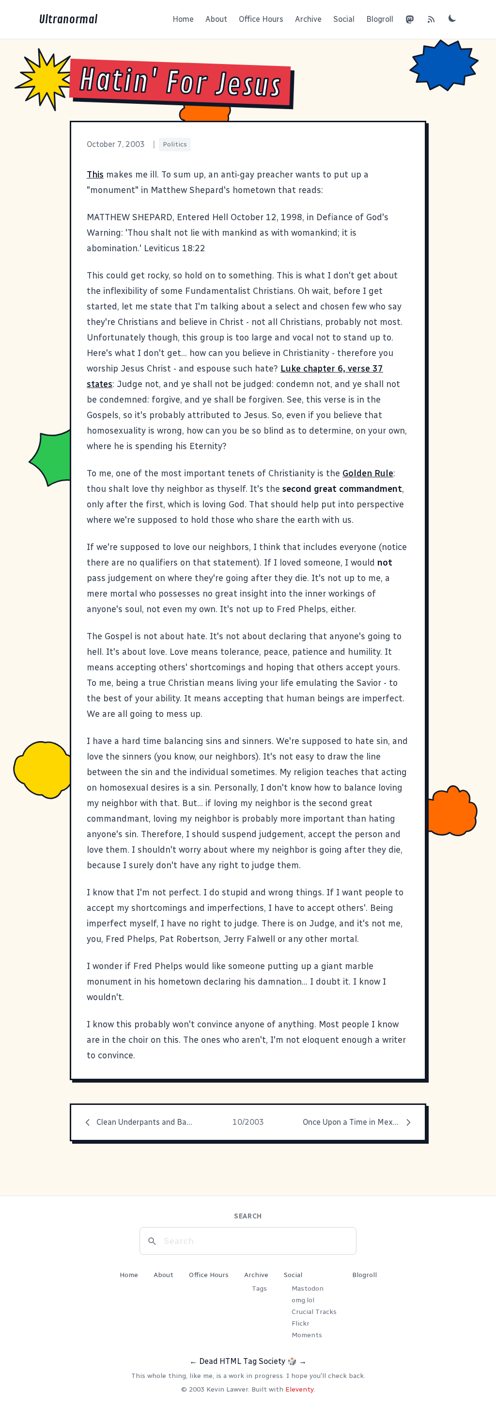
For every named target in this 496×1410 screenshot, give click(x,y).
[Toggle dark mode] (452, 18)
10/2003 (248, 1122)
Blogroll (379, 19)
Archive (308, 19)
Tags (259, 1288)
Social (344, 19)
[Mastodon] (410, 19)
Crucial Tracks (314, 1312)
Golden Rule (367, 473)
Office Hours (261, 19)
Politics (175, 144)
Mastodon (308, 1288)
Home (183, 19)
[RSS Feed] (431, 19)
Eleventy (299, 1389)
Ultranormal (68, 19)
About (216, 19)
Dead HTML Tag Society (242, 1361)
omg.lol (303, 1300)
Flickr (301, 1323)
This (95, 174)
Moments (307, 1335)
